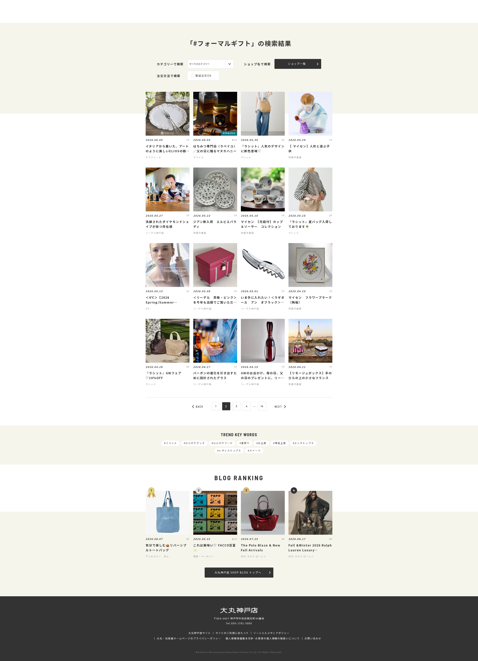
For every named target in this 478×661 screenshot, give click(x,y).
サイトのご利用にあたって (232, 633)
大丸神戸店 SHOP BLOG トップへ (238, 572)
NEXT (278, 406)
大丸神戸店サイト (199, 633)
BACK (199, 406)
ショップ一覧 (297, 63)
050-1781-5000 (241, 623)
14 (262, 406)
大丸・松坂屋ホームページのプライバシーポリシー (189, 638)
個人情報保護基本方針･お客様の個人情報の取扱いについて (263, 638)
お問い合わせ (313, 638)
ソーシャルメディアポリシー (271, 633)
